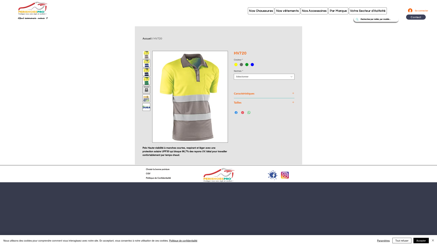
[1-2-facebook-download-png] (273, 175)
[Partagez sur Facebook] (236, 113)
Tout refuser (401, 240)
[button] (261, 10)
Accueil (147, 38)
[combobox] (264, 77)
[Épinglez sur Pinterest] (243, 113)
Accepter (421, 240)
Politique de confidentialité (183, 240)
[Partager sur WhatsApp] (249, 113)
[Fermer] (433, 240)
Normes (238, 71)
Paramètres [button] (383, 240)
